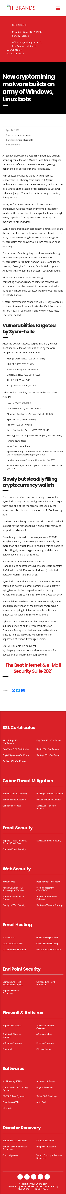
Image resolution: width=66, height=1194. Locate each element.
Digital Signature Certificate (16, 755)
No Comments (13, 144)
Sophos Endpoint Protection (11, 992)
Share (5, 690)
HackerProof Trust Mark (48, 881)
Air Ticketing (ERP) (12, 1081)
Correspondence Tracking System (15, 1088)
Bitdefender (8, 1049)
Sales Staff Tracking (46, 1096)
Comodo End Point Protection (45, 983)
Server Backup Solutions (15, 1140)
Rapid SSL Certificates (47, 749)
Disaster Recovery (45, 1140)
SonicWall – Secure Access (46, 807)
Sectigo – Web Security (14, 905)
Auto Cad (41, 1102)
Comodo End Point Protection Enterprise (13, 983)
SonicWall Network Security (12, 1035)
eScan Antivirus (44, 1034)
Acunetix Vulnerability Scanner (13, 897)
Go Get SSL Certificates (14, 761)
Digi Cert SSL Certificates (49, 740)
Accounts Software (45, 1081)
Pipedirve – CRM (11, 1102)
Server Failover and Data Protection (15, 1148)
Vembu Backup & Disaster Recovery (49, 1156)
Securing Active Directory (15, 793)
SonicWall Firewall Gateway (45, 1027)
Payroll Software (44, 1087)
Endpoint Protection (46, 1146)
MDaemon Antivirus (12, 1043)
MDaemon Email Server (14, 949)
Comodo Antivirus (45, 1043)
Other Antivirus (43, 1049)
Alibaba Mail (9, 937)
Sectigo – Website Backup (49, 905)
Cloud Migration (10, 1155)
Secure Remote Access (14, 799)
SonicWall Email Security (48, 840)
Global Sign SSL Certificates (11, 741)
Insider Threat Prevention (48, 799)
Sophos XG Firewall (12, 1025)
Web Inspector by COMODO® (45, 889)
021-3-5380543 (19, 24)
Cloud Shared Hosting (47, 943)
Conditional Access (12, 805)
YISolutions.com (39, 1183)
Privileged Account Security (49, 793)
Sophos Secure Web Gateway (46, 897)
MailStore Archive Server (48, 949)
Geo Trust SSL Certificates (16, 749)
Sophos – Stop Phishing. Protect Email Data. (15, 842)
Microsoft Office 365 (13, 943)
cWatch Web (9, 881)
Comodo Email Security (14, 849)
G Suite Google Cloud (47, 937)
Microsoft (7, 1108)
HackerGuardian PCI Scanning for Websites (14, 889)
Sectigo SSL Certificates (48, 755)
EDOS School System (14, 1096)
